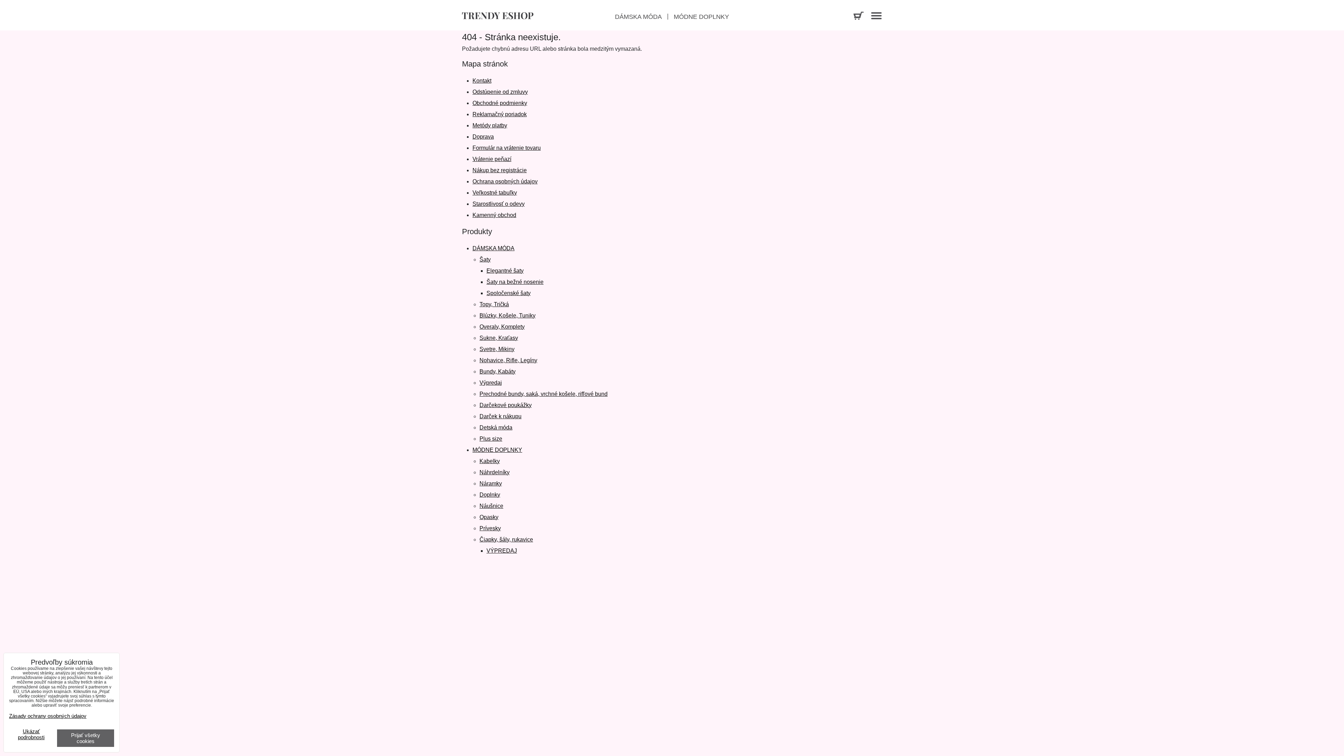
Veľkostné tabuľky (494, 193)
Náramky (490, 483)
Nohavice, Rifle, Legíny (508, 360)
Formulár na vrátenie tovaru (506, 148)
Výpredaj (490, 383)
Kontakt (481, 81)
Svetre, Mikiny (496, 349)
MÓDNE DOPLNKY (497, 450)
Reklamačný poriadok (499, 114)
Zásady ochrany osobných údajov (47, 716)
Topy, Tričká (494, 304)
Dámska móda (638, 16)
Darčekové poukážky (505, 405)
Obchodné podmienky (499, 103)
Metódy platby (489, 125)
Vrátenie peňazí (491, 159)
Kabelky (489, 461)
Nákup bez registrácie (499, 170)
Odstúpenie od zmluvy (500, 92)
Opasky (488, 517)
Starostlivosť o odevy (498, 204)
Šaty (485, 259)
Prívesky (490, 528)
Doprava (483, 137)
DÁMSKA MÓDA (493, 248)
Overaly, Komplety (502, 327)
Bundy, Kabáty (497, 371)
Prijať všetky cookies (85, 738)
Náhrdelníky (494, 472)
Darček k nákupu (500, 416)
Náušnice (491, 506)
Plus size (490, 439)
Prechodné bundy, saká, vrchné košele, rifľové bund (543, 394)
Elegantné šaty (505, 271)
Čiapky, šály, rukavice (506, 539)
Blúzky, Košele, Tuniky (507, 315)
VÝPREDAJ (501, 551)
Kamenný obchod (494, 215)
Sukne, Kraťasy (498, 338)
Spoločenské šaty (508, 293)
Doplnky (489, 495)
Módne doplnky (701, 16)
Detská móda (495, 427)
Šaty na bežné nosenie (515, 282)
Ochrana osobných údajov (505, 181)
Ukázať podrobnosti (31, 734)
